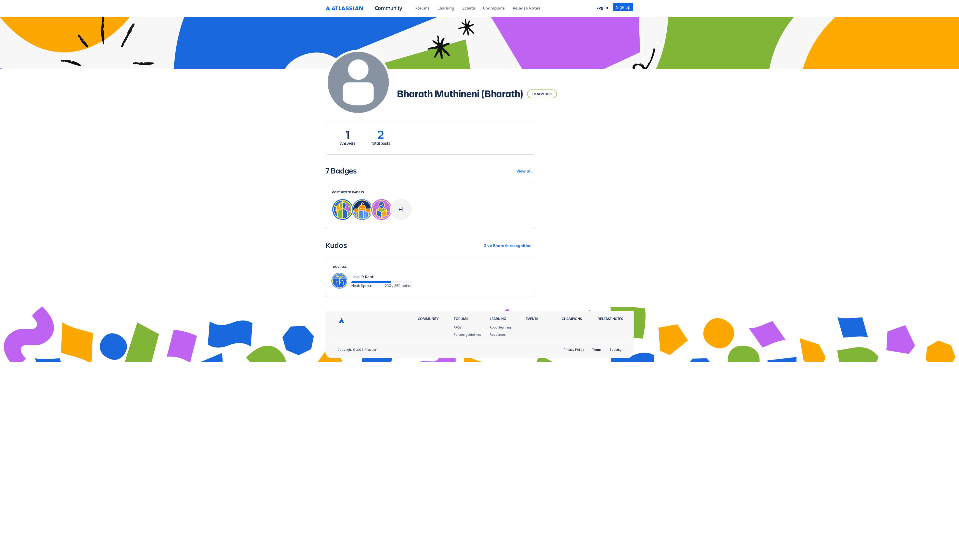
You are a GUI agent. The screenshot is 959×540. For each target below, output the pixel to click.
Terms (597, 350)
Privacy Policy (574, 350)
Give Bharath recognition (507, 245)
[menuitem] (422, 8)
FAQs (458, 327)
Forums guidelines (467, 334)
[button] (365, 8)
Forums (422, 8)
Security (616, 350)
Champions (494, 8)
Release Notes (526, 8)
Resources (498, 334)
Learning (446, 8)
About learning (500, 327)
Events (468, 8)
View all (524, 171)
